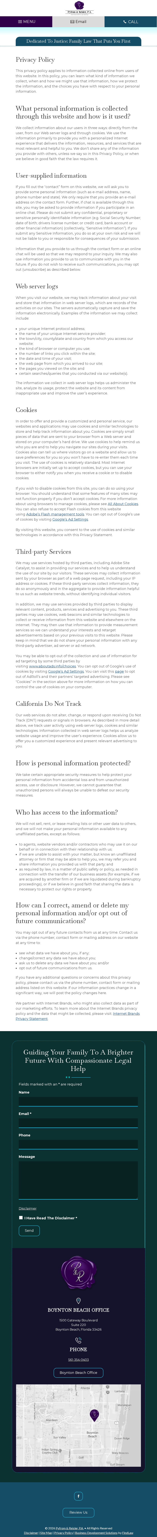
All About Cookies (123, 504)
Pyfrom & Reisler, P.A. (70, 1528)
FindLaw (127, 1533)
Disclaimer (28, 1208)
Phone (24, 1135)
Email (25, 1114)
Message (27, 1157)
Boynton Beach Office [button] (78, 1373)
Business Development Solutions (96, 1533)
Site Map (46, 1533)
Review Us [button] (78, 1512)
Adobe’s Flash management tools (55, 514)
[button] (26, 21)
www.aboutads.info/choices (52, 666)
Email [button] (80, 21)
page (119, 671)
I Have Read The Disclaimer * (51, 1218)
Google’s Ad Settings (70, 519)
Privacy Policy (63, 1533)
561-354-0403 (78, 1360)
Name (24, 1092)
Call (133, 22)
